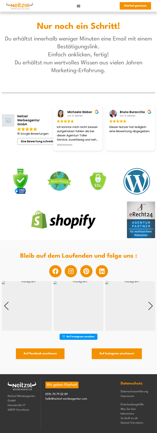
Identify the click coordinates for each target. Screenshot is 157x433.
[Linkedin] (102, 271)
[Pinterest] (86, 271)
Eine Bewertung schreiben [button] (39, 141)
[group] (27, 306)
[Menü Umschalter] (78, 6)
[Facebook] (55, 271)
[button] (78, 328)
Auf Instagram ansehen (80, 336)
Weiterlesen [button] (64, 145)
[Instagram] (71, 271)
